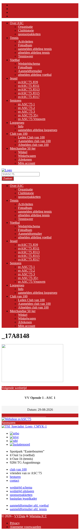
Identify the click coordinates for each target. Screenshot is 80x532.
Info (20, 126)
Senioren (15, 100)
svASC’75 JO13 (29, 89)
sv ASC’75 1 (26, 104)
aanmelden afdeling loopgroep (37, 130)
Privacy (15, 523)
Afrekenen (25, 159)
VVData (19, 516)
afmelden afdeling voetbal (34, 74)
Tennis (14, 38)
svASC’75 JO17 (29, 97)
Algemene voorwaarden (25, 527)
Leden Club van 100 (31, 137)
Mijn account (26, 163)
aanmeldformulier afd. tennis (28, 509)
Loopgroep (17, 122)
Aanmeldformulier (30, 71)
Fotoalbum (25, 45)
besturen (15, 477)
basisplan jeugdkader (23, 498)
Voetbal (15, 60)
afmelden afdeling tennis (34, 52)
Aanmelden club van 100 (34, 141)
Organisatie (25, 26)
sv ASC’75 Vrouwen (31, 119)
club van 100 (18, 469)
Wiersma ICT (38, 516)
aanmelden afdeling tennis (35, 49)
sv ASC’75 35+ (28, 115)
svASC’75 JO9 (28, 82)
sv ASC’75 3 (26, 111)
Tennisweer (25, 56)
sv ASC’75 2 (26, 108)
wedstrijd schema (21, 487)
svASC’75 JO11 (28, 85)
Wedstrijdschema (29, 63)
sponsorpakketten (29, 34)
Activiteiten (25, 41)
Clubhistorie (26, 30)
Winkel (22, 152)
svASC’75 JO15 (29, 93)
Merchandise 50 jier (22, 148)
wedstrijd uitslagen (22, 491)
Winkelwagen (27, 156)
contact (14, 480)
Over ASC (17, 23)
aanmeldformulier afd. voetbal (29, 505)
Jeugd (13, 78)
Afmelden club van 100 (33, 144)
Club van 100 (18, 133)
